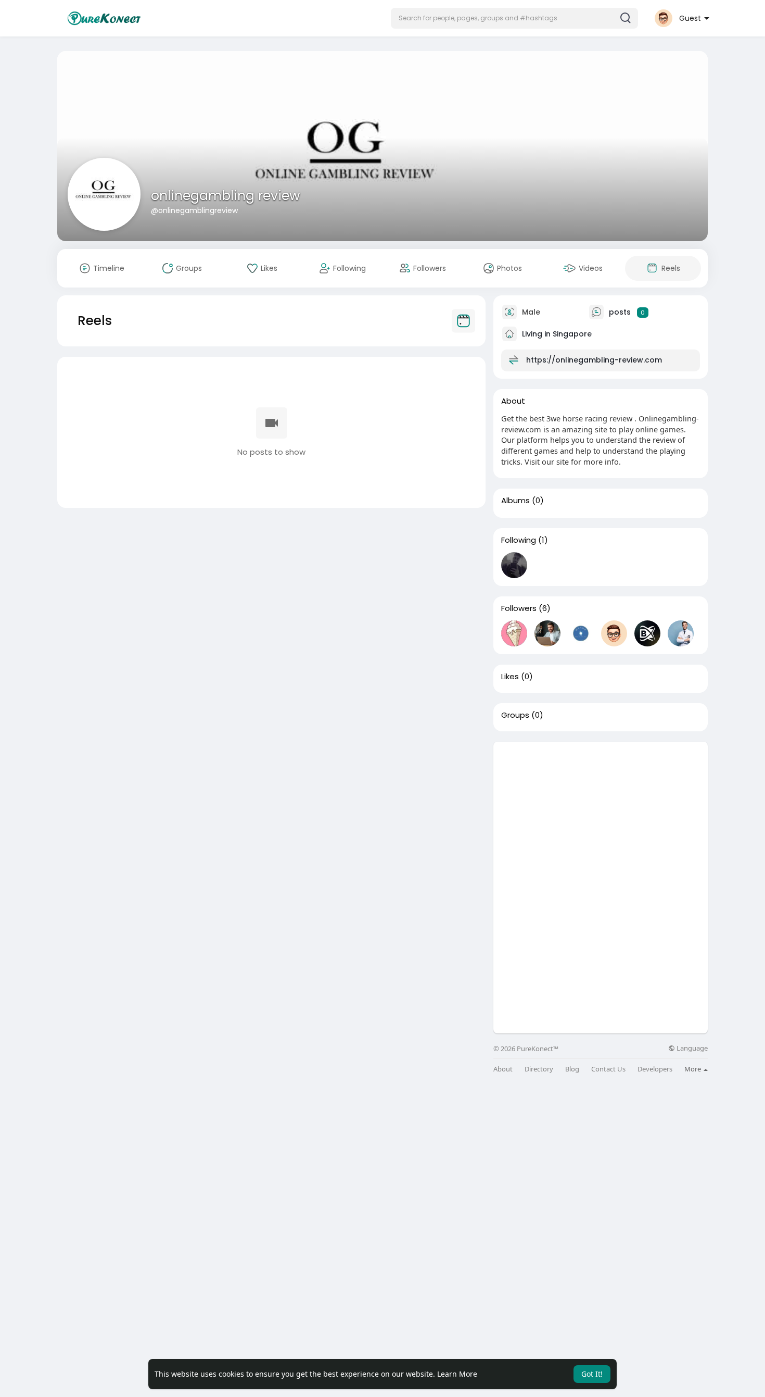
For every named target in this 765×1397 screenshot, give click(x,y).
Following (518, 540)
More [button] (693, 1069)
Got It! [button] (592, 1374)
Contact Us (608, 1069)
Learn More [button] (457, 1374)
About (503, 1069)
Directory (539, 1069)
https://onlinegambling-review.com (594, 360)
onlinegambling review (225, 195)
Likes (510, 676)
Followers (519, 608)
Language (691, 1048)
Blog (572, 1069)
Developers (655, 1069)
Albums (515, 500)
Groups (515, 715)
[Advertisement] (600, 815)
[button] (514, 18)
